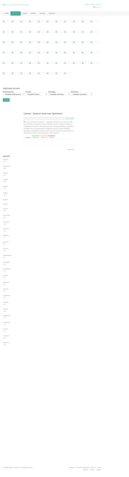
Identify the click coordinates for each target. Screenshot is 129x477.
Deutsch (92, 4)
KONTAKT (52, 13)
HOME (7, 13)
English (87, 4)
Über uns (93, 467)
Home (99, 467)
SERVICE (33, 13)
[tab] (27, 138)
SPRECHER (15, 13)
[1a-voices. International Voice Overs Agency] (16, 5)
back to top (71, 149)
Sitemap (71, 467)
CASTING (42, 13)
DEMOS (24, 13)
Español (98, 4)
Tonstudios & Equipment (82, 467)
